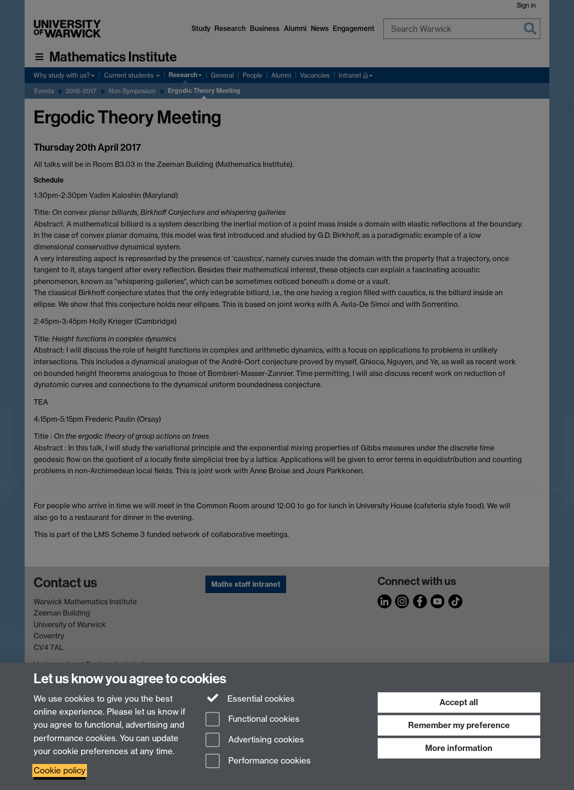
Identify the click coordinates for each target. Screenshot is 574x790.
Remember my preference (459, 725)
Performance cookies (268, 761)
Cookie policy (60, 770)
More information (458, 748)
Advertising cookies (265, 740)
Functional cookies (263, 719)
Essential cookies (260, 699)
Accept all (458, 702)
